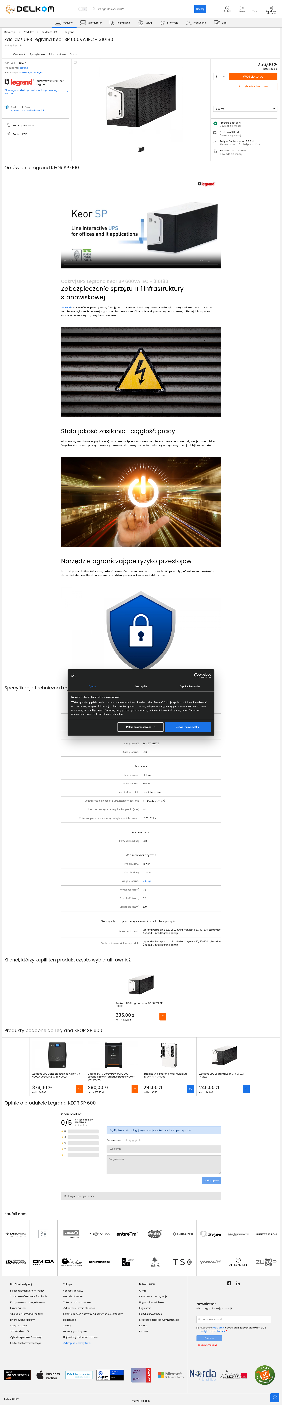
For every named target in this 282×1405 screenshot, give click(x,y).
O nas (142, 1290)
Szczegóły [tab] (141, 686)
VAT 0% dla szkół (19, 1331)
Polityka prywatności (150, 1314)
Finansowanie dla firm (22, 1319)
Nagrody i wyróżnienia (151, 1302)
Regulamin (145, 1308)
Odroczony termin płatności (79, 1308)
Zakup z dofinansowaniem (78, 1302)
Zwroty (67, 1325)
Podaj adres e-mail (210, 1319)
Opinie (73, 54)
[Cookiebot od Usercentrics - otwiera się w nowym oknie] (196, 675)
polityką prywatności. (212, 1331)
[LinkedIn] (238, 1283)
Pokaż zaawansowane (138, 727)
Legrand (23, 67)
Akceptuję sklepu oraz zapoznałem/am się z (233, 1329)
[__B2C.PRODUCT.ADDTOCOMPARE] (75, 62)
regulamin (218, 1327)
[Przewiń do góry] (6, 54)
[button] (227, 12)
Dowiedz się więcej (231, 154)
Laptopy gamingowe (75, 1331)
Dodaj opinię (211, 1180)
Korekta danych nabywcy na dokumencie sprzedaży (93, 1314)
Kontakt (143, 1331)
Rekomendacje (57, 54)
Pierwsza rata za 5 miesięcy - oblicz (240, 144)
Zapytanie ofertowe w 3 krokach (28, 1296)
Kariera (143, 1325)
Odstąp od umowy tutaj (77, 1343)
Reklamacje (70, 1319)
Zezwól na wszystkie (187, 727)
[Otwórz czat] (274, 1397)
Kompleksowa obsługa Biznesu (27, 1302)
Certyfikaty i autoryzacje (153, 1296)
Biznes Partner (18, 1308)
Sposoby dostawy (73, 1290)
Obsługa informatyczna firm (26, 1314)
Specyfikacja (37, 54)
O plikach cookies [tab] (190, 686)
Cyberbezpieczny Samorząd (26, 1337)
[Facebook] (229, 1283)
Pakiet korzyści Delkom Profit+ (27, 1290)
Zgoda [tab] (92, 686)
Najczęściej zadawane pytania (80, 1337)
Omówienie (19, 54)
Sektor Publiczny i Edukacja (25, 1343)
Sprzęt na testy (19, 1325)
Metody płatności (73, 1296)
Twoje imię (115, 1148)
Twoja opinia (116, 1159)
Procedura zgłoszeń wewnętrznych (159, 1319)
